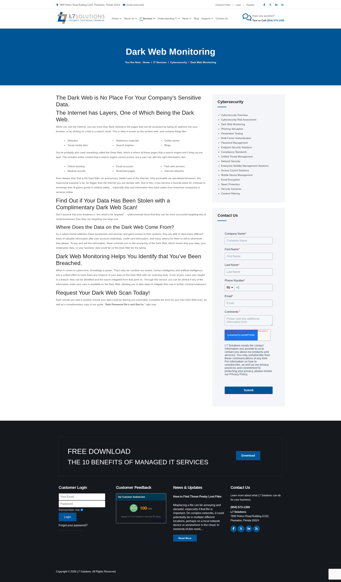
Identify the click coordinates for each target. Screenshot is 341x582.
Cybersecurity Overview (234, 115)
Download (248, 455)
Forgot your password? (73, 525)
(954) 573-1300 (275, 20)
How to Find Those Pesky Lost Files (197, 496)
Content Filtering (230, 193)
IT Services (146, 18)
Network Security (230, 161)
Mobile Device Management (237, 175)
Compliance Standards (234, 152)
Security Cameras (231, 188)
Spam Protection (230, 184)
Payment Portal (222, 5)
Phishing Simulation (232, 128)
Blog (196, 18)
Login (238, 5)
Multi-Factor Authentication (236, 138)
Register (250, 5)
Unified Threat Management (237, 156)
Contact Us (222, 18)
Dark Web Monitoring (233, 124)
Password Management (234, 142)
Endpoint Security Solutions (236, 147)
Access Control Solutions (235, 170)
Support (205, 18)
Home (115, 18)
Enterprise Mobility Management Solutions (245, 165)
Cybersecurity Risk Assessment (238, 119)
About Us (129, 18)
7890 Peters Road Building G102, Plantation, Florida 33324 (89, 5)
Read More (184, 538)
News (185, 18)
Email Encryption (230, 179)
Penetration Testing (232, 133)
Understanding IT (167, 18)
